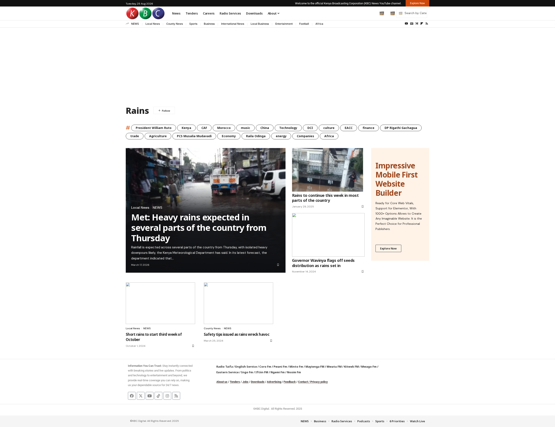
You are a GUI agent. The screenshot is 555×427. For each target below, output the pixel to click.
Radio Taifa (224, 366)
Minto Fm (296, 366)
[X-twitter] (141, 396)
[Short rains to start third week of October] (160, 303)
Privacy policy (319, 381)
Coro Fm (265, 366)
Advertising (274, 381)
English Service (246, 366)
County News (174, 23)
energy (281, 136)
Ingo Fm (247, 372)
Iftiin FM (261, 372)
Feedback (290, 381)
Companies (305, 136)
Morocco (224, 128)
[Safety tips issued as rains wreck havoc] (238, 303)
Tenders (235, 381)
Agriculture (158, 136)
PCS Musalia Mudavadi (194, 136)
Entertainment (284, 23)
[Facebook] (132, 396)
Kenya (186, 128)
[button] (372, 13)
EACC (349, 128)
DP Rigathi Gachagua (401, 128)
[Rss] (426, 23)
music (245, 128)
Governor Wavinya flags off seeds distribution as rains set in (323, 263)
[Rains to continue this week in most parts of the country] (328, 170)
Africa (319, 23)
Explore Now (388, 248)
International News (232, 23)
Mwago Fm (369, 366)
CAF (204, 128)
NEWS (135, 23)
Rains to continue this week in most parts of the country (325, 198)
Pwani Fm (280, 366)
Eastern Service (227, 372)
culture (329, 128)
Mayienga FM (314, 366)
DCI (310, 128)
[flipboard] (421, 23)
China (264, 128)
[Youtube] (149, 396)
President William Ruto (153, 128)
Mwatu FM (334, 366)
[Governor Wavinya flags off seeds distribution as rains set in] (328, 235)
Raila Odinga (256, 136)
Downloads (257, 381)
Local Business (260, 23)
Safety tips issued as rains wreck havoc (236, 334)
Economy (229, 136)
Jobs (245, 381)
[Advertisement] (277, 60)
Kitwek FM (351, 366)
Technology (288, 128)
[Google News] (411, 23)
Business (209, 23)
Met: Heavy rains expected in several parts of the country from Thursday (198, 227)
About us (221, 381)
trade (134, 136)
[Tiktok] (158, 396)
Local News (152, 23)
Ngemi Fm (278, 372)
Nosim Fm (293, 372)
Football (304, 23)
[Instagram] (167, 396)
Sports (193, 23)
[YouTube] (406, 23)
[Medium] (416, 23)
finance (368, 128)
